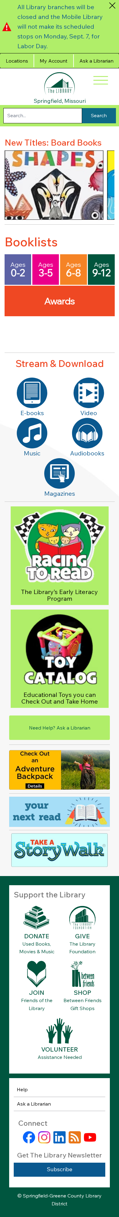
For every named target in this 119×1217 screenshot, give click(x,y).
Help (22, 1089)
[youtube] (90, 1137)
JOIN (36, 992)
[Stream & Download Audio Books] (87, 433)
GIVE (82, 936)
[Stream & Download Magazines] (59, 473)
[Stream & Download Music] (32, 433)
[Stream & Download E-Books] (32, 393)
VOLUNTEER (59, 1049)
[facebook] (29, 1137)
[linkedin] (59, 1137)
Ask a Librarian (34, 1104)
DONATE (36, 936)
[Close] (112, 5)
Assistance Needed (60, 1057)
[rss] (75, 1137)
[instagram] (44, 1137)
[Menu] (100, 80)
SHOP (82, 992)
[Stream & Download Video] (89, 393)
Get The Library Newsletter (59, 1155)
